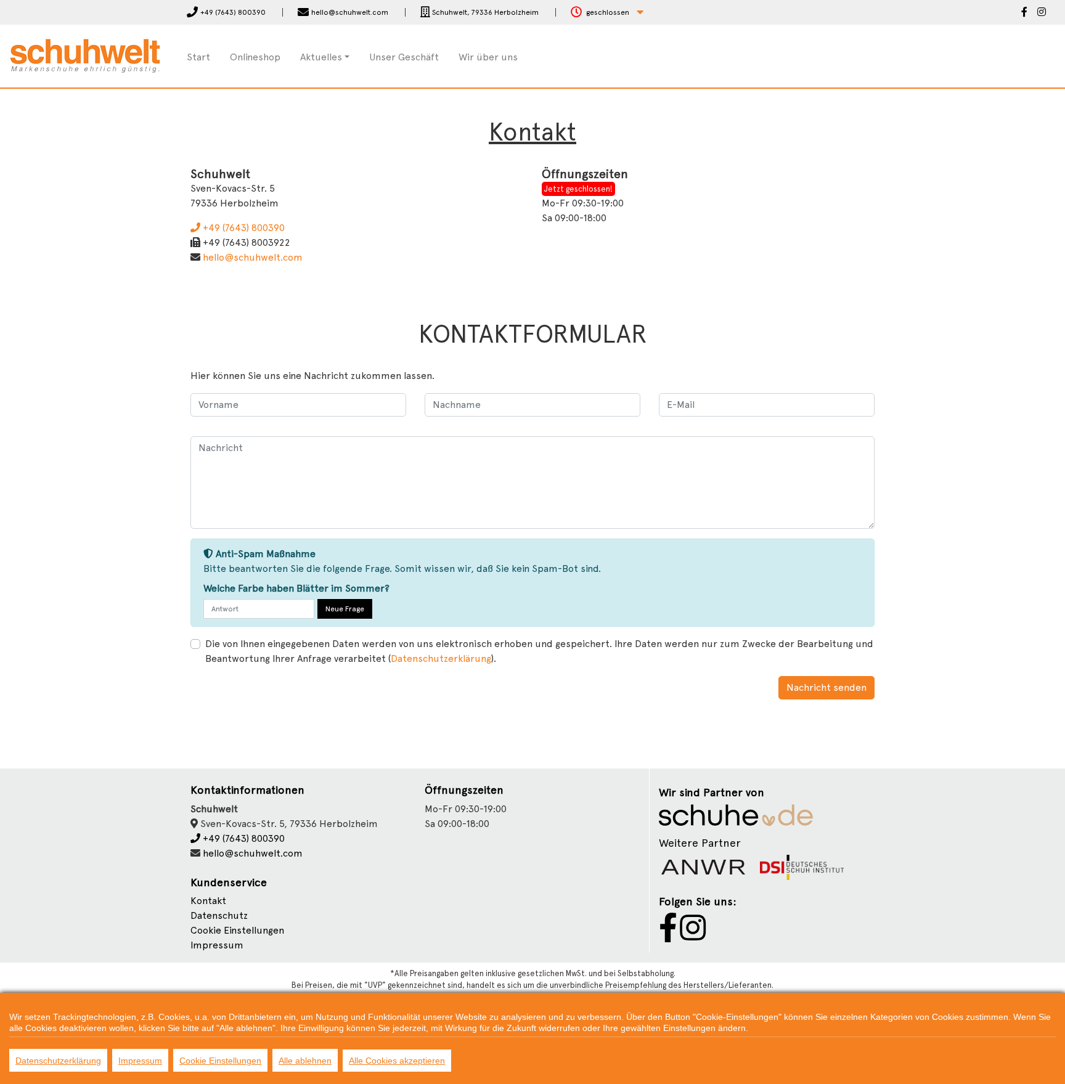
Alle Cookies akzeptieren (397, 1061)
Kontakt (208, 901)
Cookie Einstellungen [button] (237, 930)
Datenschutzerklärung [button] (441, 658)
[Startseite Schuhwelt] (85, 55)
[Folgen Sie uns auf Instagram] (1041, 13)
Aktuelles (321, 57)
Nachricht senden (826, 687)
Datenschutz (219, 915)
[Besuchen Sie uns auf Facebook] (1024, 13)
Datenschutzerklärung (58, 1061)
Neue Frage (344, 609)
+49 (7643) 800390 (242, 228)
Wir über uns (488, 57)
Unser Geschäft (404, 57)
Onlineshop (255, 57)
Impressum (216, 945)
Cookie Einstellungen (220, 1061)
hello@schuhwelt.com (253, 257)
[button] (607, 12)
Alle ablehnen (305, 1061)
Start (198, 57)
